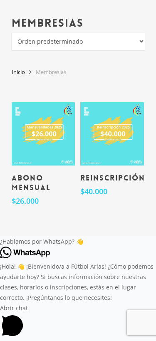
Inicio (18, 72)
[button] (78, 241)
